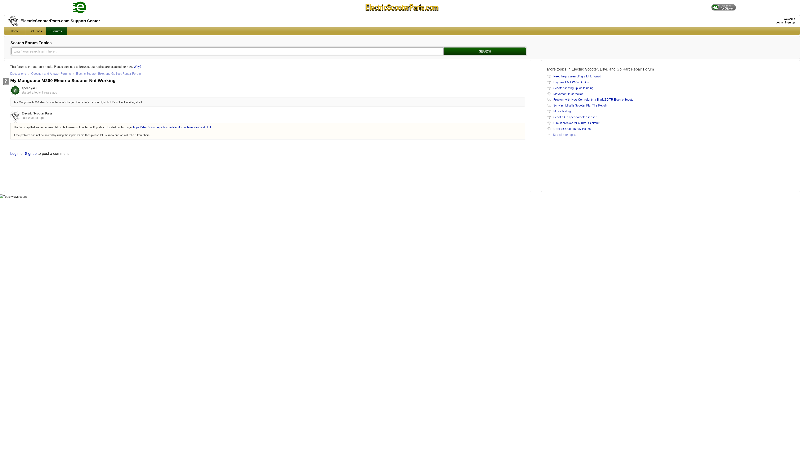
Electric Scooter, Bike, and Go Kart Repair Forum (108, 73)
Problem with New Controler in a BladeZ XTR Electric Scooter (594, 99)
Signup (31, 153)
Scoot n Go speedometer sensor (575, 117)
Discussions (18, 73)
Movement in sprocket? (568, 94)
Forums (57, 31)
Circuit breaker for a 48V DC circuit (576, 123)
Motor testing (562, 111)
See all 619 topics (564, 134)
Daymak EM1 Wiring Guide (571, 82)
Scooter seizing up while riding (573, 88)
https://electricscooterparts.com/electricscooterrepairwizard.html (172, 127)
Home (15, 31)
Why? (137, 66)
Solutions (36, 31)
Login (14, 153)
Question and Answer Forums (51, 73)
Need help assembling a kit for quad (577, 76)
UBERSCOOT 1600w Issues (572, 129)
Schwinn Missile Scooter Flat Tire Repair (580, 105)
